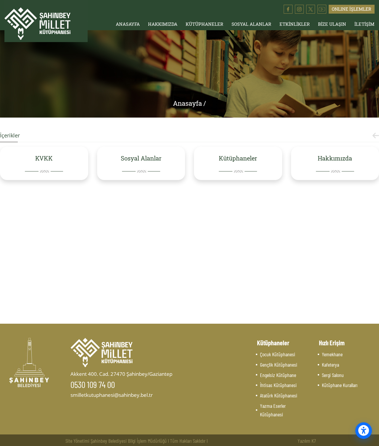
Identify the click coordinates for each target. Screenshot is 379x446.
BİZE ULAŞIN (332, 24)
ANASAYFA (128, 24)
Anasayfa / (189, 103)
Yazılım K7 (307, 440)
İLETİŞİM (364, 24)
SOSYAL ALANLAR (251, 24)
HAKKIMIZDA (162, 24)
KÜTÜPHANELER (204, 24)
